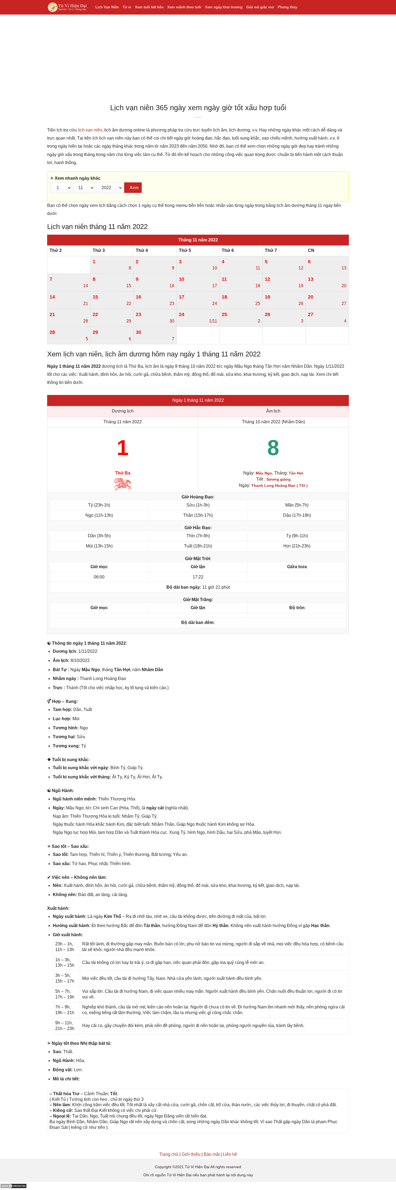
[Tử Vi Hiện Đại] (67, 7)
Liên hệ (230, 1154)
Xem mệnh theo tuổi (184, 7)
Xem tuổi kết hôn (149, 7)
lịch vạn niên (90, 130)
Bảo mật (212, 1154)
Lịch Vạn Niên (107, 7)
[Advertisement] (198, 60)
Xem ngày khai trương (223, 7)
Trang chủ (168, 1154)
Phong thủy (287, 7)
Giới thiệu (191, 1154)
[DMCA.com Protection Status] (13, 1186)
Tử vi (127, 7)
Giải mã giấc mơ (260, 7)
